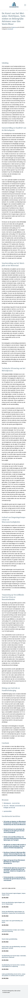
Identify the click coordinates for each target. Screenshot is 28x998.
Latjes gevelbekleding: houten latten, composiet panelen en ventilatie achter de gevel (14, 974)
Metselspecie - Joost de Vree (12, 803)
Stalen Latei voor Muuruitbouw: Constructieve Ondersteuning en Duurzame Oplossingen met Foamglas (15, 838)
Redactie (14, 27)
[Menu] (25, 5)
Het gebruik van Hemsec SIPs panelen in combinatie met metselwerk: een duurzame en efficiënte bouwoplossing (15, 846)
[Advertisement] (14, 45)
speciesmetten (8, 811)
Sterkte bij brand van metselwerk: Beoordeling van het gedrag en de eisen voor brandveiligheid (14, 830)
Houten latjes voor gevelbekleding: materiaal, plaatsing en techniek (14, 947)
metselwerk (10, 29)
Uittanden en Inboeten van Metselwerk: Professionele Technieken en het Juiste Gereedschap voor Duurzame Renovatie (15, 822)
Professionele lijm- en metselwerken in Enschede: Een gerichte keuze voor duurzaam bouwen (15, 878)
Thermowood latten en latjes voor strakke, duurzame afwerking (13, 930)
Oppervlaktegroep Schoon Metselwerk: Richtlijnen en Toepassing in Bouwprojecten (14, 861)
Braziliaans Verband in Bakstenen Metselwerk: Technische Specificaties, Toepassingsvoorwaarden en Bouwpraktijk (15, 853)
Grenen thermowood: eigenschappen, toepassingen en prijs (14, 894)
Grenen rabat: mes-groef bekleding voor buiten (12, 921)
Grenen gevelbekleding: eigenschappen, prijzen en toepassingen (13, 903)
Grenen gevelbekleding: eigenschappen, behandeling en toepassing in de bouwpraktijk (13, 912)
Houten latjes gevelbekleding (9, 939)
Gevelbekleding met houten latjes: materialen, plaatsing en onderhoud (14, 956)
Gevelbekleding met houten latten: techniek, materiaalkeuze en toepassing (13, 965)
